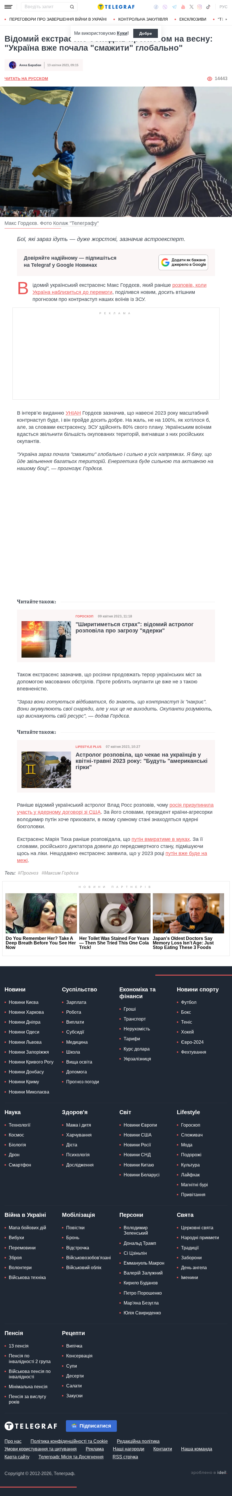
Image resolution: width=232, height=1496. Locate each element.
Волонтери (20, 1267)
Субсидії (75, 1032)
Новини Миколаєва (29, 1092)
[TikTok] (208, 6)
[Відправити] (72, 6)
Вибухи (16, 1237)
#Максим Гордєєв (60, 873)
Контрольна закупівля (143, 19)
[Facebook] (156, 7)
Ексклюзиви (192, 19)
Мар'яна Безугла (141, 1303)
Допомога (76, 1071)
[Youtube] (183, 6)
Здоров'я (75, 1112)
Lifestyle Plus (88, 746)
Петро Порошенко (143, 1293)
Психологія (78, 1154)
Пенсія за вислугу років (27, 1399)
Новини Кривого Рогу (31, 1062)
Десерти (75, 1376)
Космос (16, 1135)
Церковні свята (197, 1227)
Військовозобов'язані (88, 1257)
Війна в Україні (25, 1215)
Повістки (75, 1227)
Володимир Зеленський (136, 1230)
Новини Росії (137, 1144)
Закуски (74, 1395)
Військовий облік (83, 1267)
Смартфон (20, 1165)
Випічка (74, 1346)
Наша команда (196, 1449)
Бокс (186, 1012)
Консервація (79, 1355)
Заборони (191, 1257)
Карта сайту (17, 1456)
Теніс (186, 1022)
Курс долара (137, 1049)
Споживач (192, 1135)
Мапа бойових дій (27, 1227)
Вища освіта (79, 1062)
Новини (15, 989)
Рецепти (73, 1333)
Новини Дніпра (24, 1022)
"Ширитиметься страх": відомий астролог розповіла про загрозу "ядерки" (135, 627)
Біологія (17, 1144)
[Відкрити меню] (8, 7)
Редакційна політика (138, 1441)
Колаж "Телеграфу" (76, 223)
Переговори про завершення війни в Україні (58, 19)
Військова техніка (27, 1277)
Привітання (193, 1194)
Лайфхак (190, 1174)
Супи (71, 1366)
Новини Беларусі (142, 1174)
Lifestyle (188, 1112)
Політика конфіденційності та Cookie (69, 1441)
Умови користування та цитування (41, 1449)
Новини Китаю (139, 1165)
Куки (122, 33)
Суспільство (79, 989)
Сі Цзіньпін (135, 1253)
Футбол (188, 1002)
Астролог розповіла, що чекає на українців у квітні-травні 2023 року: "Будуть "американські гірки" (142, 761)
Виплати (75, 1022)
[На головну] (116, 7)
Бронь (72, 1237)
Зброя (15, 1257)
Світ (125, 1112)
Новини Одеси (24, 1032)
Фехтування (193, 1052)
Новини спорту (198, 989)
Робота (73, 1012)
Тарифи (132, 1038)
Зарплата (76, 1002)
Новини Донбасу (26, 1071)
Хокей (187, 1032)
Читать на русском (26, 78)
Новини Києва (23, 1002)
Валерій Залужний (143, 1273)
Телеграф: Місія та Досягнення (71, 1456)
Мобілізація (78, 1215)
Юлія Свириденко (142, 1312)
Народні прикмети (200, 1237)
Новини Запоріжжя (29, 1052)
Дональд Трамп (140, 1243)
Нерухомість (137, 1028)
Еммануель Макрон (144, 1263)
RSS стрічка (125, 1456)
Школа (73, 1052)
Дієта (71, 1144)
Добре (145, 33)
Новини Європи (140, 1125)
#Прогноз (28, 873)
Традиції (190, 1247)
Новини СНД (137, 1154)
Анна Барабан (30, 65)
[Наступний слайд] (226, 19)
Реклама (95, 1449)
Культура (190, 1165)
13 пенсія (19, 1346)
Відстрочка (77, 1247)
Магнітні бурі (194, 1184)
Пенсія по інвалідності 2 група (30, 1358)
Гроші (130, 1009)
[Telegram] (174, 7)
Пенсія (14, 1333)
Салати (74, 1385)
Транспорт (135, 1019)
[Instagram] (200, 7)
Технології (19, 1125)
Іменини (189, 1277)
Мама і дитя (78, 1125)
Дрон (14, 1154)
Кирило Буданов (141, 1282)
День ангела (194, 1267)
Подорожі (191, 1154)
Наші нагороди (128, 1449)
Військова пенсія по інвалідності (30, 1374)
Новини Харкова (26, 1012)
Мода (186, 1144)
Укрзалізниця (137, 1058)
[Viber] (165, 7)
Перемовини (22, 1247)
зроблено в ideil (209, 1473)
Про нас (13, 1441)
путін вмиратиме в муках (161, 839)
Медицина (77, 1042)
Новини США (138, 1135)
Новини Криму (24, 1081)
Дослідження (80, 1165)
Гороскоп (84, 616)
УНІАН (73, 413)
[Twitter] (192, 6)
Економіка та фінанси (137, 992)
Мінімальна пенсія (28, 1386)
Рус (223, 7)
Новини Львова (25, 1042)
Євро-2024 (192, 1042)
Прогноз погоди (82, 1081)
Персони (131, 1215)
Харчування (79, 1135)
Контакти (162, 1449)
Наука (13, 1112)
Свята (185, 1215)
